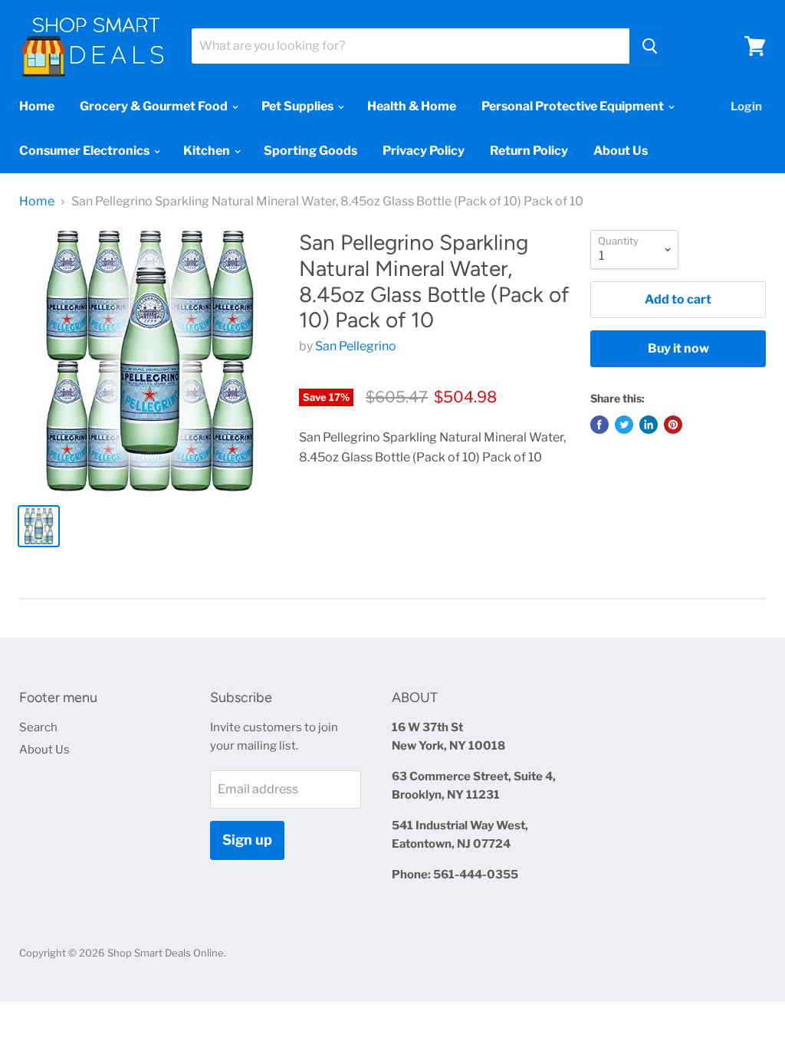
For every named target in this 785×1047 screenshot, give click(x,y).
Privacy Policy (424, 150)
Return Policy (529, 150)
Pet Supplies (298, 106)
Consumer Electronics (85, 150)
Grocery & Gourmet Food (155, 106)
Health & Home (411, 106)
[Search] (649, 46)
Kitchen (207, 150)
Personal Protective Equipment (573, 106)
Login (746, 106)
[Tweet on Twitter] (624, 424)
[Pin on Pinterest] (673, 424)
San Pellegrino (355, 346)
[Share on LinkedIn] (648, 424)
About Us (620, 150)
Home (36, 106)
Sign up (247, 840)
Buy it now (678, 348)
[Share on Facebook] (599, 424)
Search (38, 727)
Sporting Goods (310, 150)
